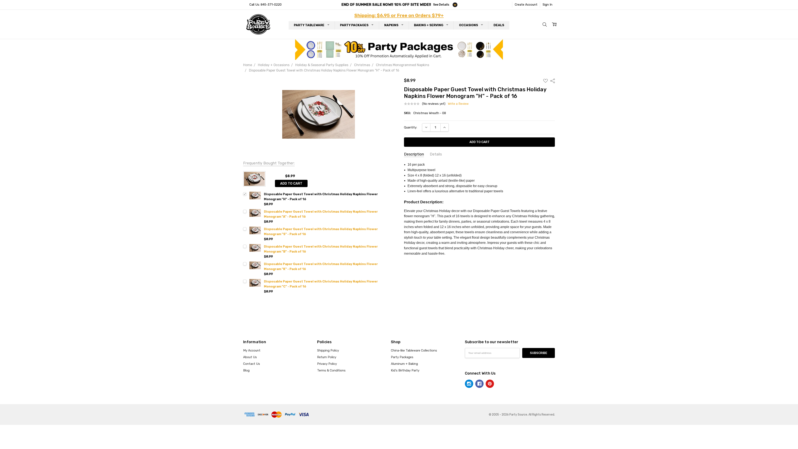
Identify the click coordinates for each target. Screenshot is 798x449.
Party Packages (354, 25)
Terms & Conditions (331, 370)
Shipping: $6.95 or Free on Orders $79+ (399, 15)
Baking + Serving (428, 25)
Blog (246, 370)
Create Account (526, 4)
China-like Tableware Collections (414, 350)
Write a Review (458, 104)
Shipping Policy (328, 350)
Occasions (468, 25)
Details (436, 154)
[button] (399, 49)
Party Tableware (309, 25)
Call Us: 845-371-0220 (265, 4)
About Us (250, 357)
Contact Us (251, 364)
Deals (499, 25)
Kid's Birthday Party (405, 370)
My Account (251, 350)
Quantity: (410, 127)
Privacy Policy (327, 364)
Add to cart (291, 183)
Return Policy (326, 357)
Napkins (391, 25)
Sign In (547, 4)
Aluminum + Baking (404, 364)
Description (414, 154)
